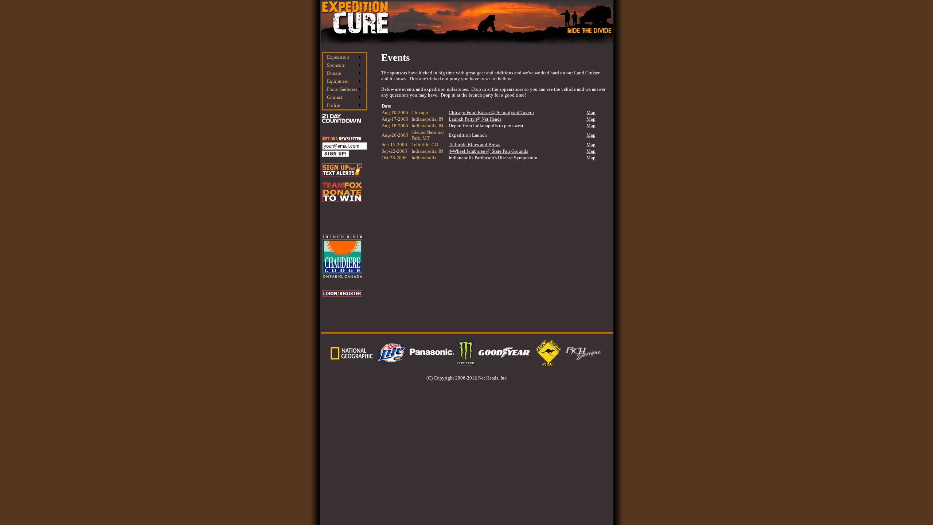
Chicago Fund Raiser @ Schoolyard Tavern (491, 112)
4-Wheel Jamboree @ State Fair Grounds (488, 151)
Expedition (338, 57)
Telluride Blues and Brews (474, 144)
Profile (333, 105)
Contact (335, 97)
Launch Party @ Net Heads (475, 119)
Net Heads (488, 378)
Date (386, 106)
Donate (334, 73)
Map (591, 112)
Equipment (338, 81)
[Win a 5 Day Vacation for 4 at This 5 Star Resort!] (342, 277)
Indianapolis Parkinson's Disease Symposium (493, 157)
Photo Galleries (342, 89)
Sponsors (336, 65)
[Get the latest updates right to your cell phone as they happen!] (342, 175)
